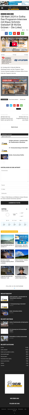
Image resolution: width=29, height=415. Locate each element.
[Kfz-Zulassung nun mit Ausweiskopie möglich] (4, 331)
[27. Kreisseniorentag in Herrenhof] (4, 149)
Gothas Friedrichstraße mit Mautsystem (18, 322)
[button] (27, 8)
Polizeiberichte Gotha (6, 358)
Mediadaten (20, 409)
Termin (2, 365)
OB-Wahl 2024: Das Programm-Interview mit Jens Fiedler (22, 118)
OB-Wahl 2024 (22, 99)
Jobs (25, 409)
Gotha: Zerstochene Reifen (16, 155)
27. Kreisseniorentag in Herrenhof (18, 148)
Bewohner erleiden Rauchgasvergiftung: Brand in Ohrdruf (7, 261)
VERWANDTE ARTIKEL (7, 134)
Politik (8, 13)
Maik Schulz (14, 127)
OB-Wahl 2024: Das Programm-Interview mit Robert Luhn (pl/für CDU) (7, 118)
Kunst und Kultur (5, 361)
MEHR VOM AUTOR (6, 136)
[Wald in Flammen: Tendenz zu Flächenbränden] (21, 254)
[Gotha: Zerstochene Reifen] (4, 156)
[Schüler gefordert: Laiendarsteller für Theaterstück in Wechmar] (4, 142)
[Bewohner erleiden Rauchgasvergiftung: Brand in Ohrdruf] (7, 254)
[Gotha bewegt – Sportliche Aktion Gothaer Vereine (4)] (21, 239)
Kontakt (14, 410)
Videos (12, 13)
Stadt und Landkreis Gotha (7, 352)
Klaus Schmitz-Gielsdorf (13, 99)
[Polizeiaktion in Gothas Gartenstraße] (4, 338)
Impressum (3, 409)
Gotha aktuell (3, 13)
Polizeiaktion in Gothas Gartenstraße (18, 336)
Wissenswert (4, 356)
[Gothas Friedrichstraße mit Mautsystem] (4, 324)
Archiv (2, 347)
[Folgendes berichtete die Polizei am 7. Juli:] (7, 270)
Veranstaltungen (5, 354)
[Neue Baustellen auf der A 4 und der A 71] (7, 239)
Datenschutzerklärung (12, 409)
